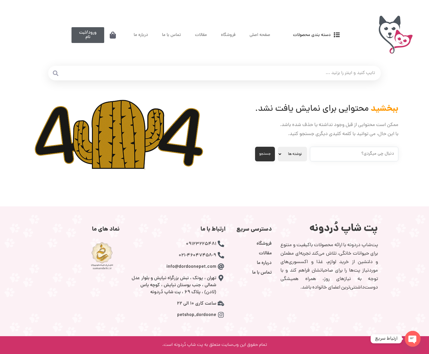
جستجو (265, 154)
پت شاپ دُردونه (343, 229)
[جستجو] (55, 73)
